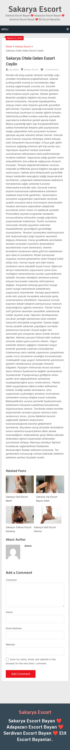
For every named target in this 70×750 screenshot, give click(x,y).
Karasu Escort (23, 46)
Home (9, 46)
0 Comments (52, 69)
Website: (10, 644)
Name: (9, 612)
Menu (4, 29)
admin (16, 69)
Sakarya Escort (35, 9)
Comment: (11, 579)
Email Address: (14, 628)
